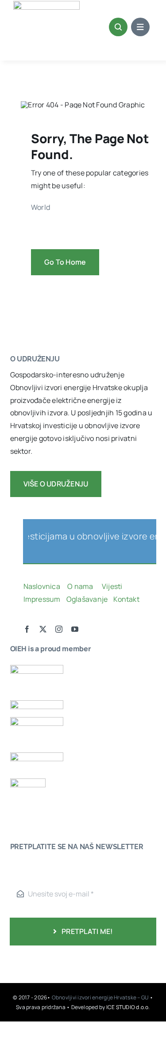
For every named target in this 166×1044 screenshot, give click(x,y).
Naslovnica (41, 586)
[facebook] (27, 629)
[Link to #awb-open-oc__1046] (118, 27)
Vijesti (113, 586)
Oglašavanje (86, 599)
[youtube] (74, 629)
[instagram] (58, 629)
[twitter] (42, 629)
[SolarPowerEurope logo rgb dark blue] (36, 704)
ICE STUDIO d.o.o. (128, 1007)
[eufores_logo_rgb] (28, 782)
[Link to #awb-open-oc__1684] (140, 27)
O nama (81, 586)
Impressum (42, 599)
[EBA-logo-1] (36, 720)
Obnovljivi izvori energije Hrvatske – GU (101, 997)
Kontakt (127, 599)
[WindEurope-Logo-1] (36, 668)
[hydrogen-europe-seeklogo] (36, 756)
